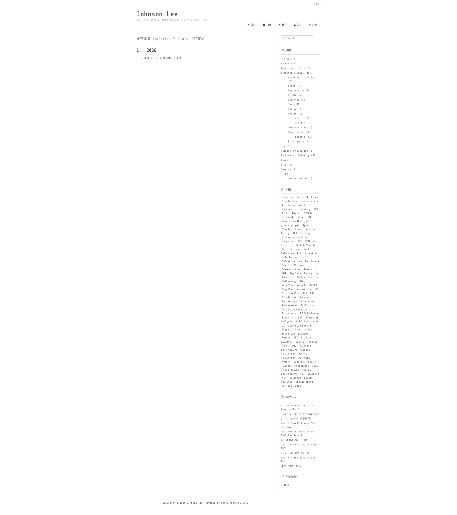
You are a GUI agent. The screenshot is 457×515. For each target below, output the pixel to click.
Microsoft (288, 217)
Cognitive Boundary (295, 309)
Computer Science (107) (296, 73)
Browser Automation (295, 237)
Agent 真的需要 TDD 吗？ (296, 453)
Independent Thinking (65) (299, 155)
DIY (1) (286, 146)
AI (283, 205)
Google (313, 341)
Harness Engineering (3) (297, 150)
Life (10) (287, 164)
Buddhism (287, 277)
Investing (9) (290, 160)
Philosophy (289, 281)
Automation (304, 289)
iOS (316, 289)
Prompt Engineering (296, 371)
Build (313, 285)
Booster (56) (303, 137)
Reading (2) (289, 169)
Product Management (295, 351)
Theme (232, 502)
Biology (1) (289, 59)
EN (317, 4)
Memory (286, 361)
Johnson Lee (157, 14)
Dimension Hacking (300, 325)
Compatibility (291, 329)
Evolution (307, 305)
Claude (286, 229)
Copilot (301, 341)
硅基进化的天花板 (170, 58)
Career (298, 229)
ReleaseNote (290, 305)
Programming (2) (299, 141)
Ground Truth (304, 381)
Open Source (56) (299, 132)
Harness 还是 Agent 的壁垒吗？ (300, 414)
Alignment (300, 265)
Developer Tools (292, 197)
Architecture (290, 369)
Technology (289, 345)
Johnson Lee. (195, 502)
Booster (304, 297)
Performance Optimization (299, 301)
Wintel (296, 213)
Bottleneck (312, 261)
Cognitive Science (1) (296, 68)
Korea (291, 205)
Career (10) (289, 63)
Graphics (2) (296, 99)
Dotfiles (312, 197)
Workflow (287, 285)
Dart (298, 385)
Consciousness (291, 249)
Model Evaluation (307, 321)
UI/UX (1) (287, 174)
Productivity (309, 201)
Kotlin (295, 293)
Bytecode (295, 377)
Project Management (294, 355)
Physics (313, 277)
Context (287, 385)
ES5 (305, 293)
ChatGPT (297, 317)
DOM (307, 241)
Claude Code (290, 201)
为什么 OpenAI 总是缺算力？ (298, 418)
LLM (299, 253)
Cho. (244, 502)
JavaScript (289, 297)
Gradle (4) (295, 95)
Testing (305, 233)
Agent (306, 225)
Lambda (308, 329)
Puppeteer (288, 241)
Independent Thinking (296, 209)
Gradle (296, 221)
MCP (284, 377)
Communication (291, 269)
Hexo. (224, 502)
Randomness (289, 313)
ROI (284, 273)
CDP (300, 241)
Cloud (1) (294, 86)
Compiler (287, 289)
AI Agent (304, 357)
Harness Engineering (295, 365)
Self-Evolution (309, 313)
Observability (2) (300, 127)
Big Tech (295, 273)
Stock (285, 317)
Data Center (290, 257)
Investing (310, 269)
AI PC (285, 213)
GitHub (285, 485)
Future (286, 337)
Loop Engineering (305, 361)
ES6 (312, 293)
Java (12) (294, 104)
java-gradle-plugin (296, 223)
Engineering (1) (299, 90)
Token (285, 221)
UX (283, 325)
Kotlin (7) (295, 109)
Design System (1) (300, 178)
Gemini (286, 265)
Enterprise (311, 273)
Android (302, 285)
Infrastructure (292, 261)
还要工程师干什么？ (292, 466)
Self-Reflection (306, 245)
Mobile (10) (296, 113)
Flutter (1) (303, 123)
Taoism (301, 277)
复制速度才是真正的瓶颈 (294, 440)
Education (288, 333)
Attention (311, 253)
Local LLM (304, 217)
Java (285, 293)
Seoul (301, 205)
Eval (315, 365)
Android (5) (303, 118)
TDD (295, 233)
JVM (316, 209)
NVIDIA (308, 213)
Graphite (313, 373)
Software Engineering (296, 347)
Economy (303, 333)
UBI (296, 337)
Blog (302, 281)
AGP (302, 373)
